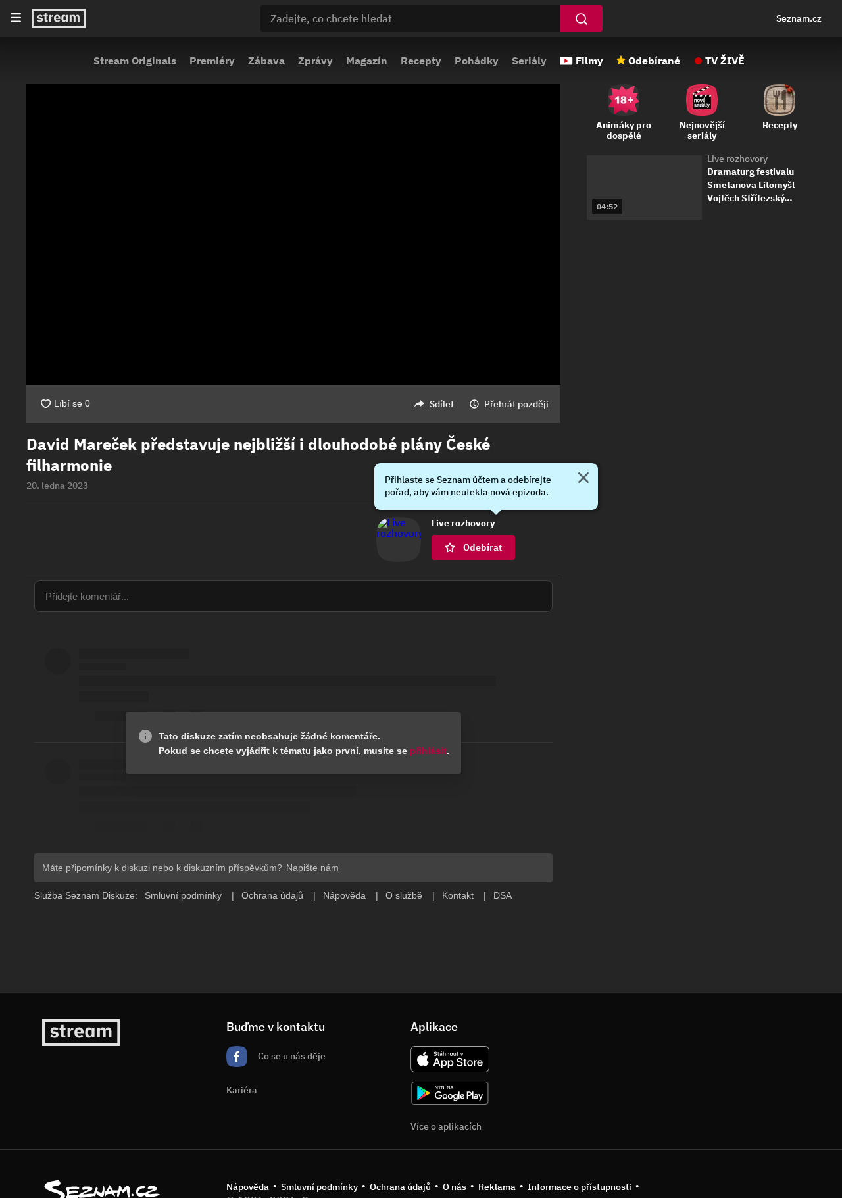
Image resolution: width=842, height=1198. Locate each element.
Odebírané (654, 60)
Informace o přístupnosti (580, 1187)
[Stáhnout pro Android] (449, 1093)
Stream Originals (134, 60)
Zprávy (315, 60)
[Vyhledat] (581, 18)
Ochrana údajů (400, 1187)
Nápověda (247, 1187)
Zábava (266, 60)
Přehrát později (516, 404)
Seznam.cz (799, 18)
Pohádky (477, 60)
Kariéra (241, 1090)
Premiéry (212, 60)
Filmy (589, 60)
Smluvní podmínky (319, 1187)
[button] (293, 234)
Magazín (366, 60)
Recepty (421, 60)
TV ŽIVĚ (725, 60)
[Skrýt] (583, 479)
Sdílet (442, 404)
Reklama (497, 1187)
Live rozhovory (737, 158)
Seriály (529, 60)
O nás (454, 1187)
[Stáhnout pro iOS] (449, 1059)
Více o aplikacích (446, 1126)
